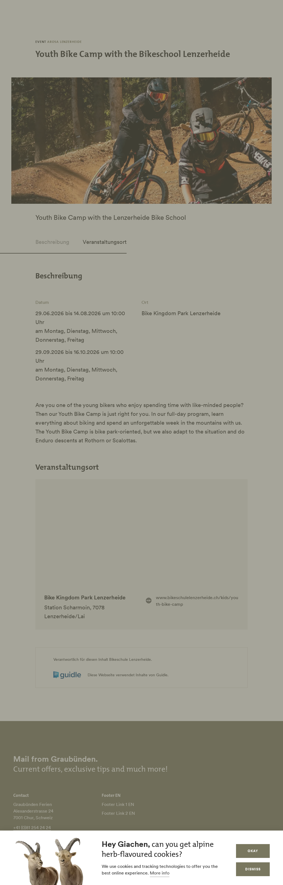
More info (159, 873)
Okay (253, 851)
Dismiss (253, 869)
